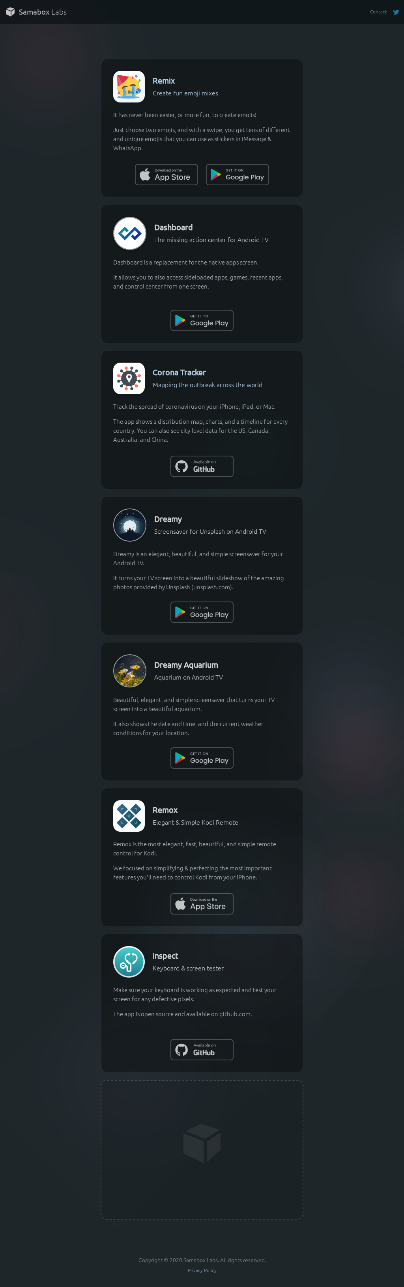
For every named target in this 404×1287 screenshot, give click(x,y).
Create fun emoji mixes (185, 92)
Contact (378, 11)
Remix (164, 80)
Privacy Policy (202, 1270)
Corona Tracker (179, 372)
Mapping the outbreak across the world (207, 384)
